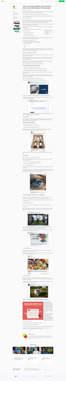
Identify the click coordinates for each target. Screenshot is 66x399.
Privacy (33, 376)
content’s (27, 114)
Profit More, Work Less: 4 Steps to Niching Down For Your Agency (33, 359)
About (24, 376)
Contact (30, 376)
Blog (13, 15)
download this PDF (43, 49)
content (43, 197)
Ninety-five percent (25, 57)
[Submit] (52, 369)
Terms (36, 376)
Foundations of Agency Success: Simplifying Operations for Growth (47, 359)
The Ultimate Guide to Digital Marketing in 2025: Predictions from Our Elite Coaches (19, 359)
